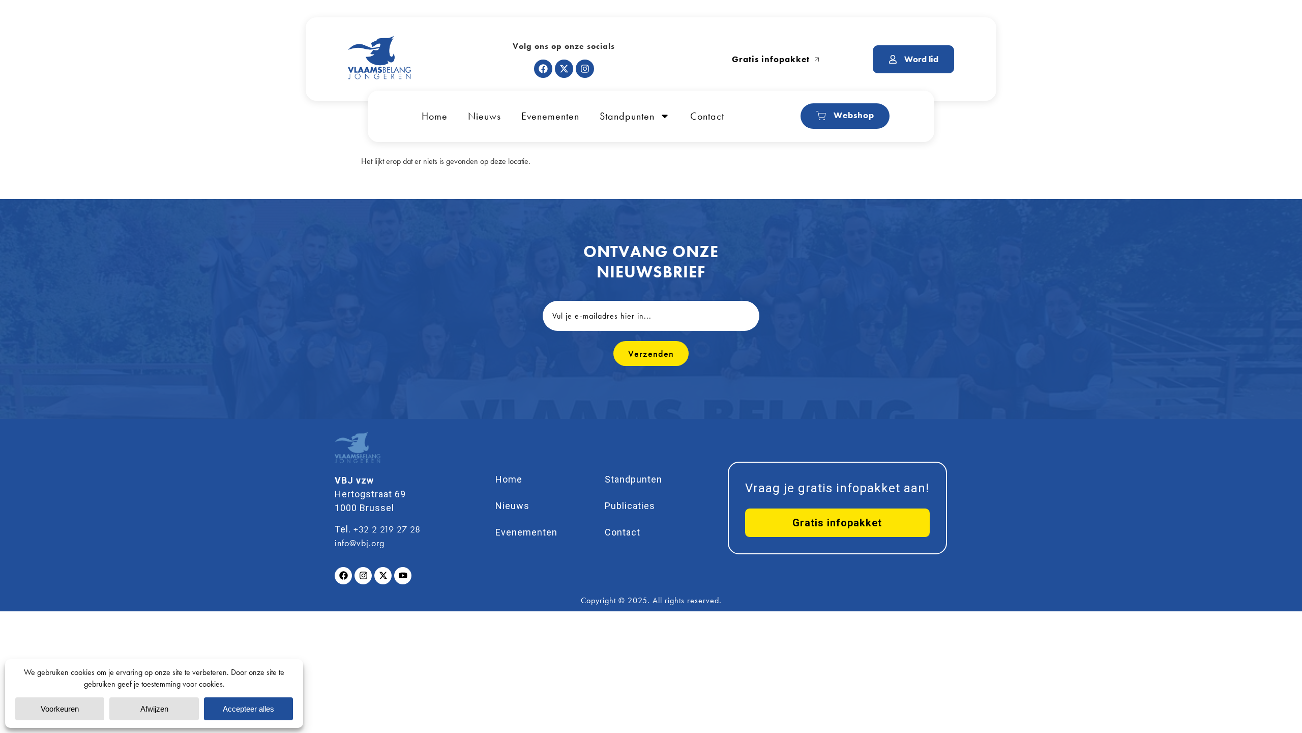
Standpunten (627, 116)
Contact (707, 116)
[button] (837, 523)
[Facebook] (543, 69)
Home (435, 116)
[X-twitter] (564, 69)
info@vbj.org (359, 543)
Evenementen (550, 116)
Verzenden (651, 353)
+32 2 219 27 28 (387, 529)
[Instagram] (585, 69)
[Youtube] (402, 575)
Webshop (854, 115)
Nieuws (484, 116)
